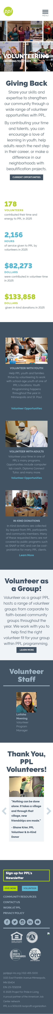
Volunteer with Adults (26, 451)
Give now (10, 888)
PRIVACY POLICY (13, 913)
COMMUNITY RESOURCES (19, 896)
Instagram (22, 922)
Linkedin (30, 922)
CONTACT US (11, 902)
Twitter (14, 922)
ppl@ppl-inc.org (12, 973)
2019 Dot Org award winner (35, 955)
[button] (26, 712)
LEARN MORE (26, 650)
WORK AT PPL (12, 907)
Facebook (7, 922)
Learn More (26, 555)
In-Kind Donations (26, 520)
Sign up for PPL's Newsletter (19, 875)
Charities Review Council (17, 955)
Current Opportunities (26, 177)
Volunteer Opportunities (26, 408)
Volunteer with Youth (26, 368)
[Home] (8, 11)
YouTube (37, 922)
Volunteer (29, 888)
